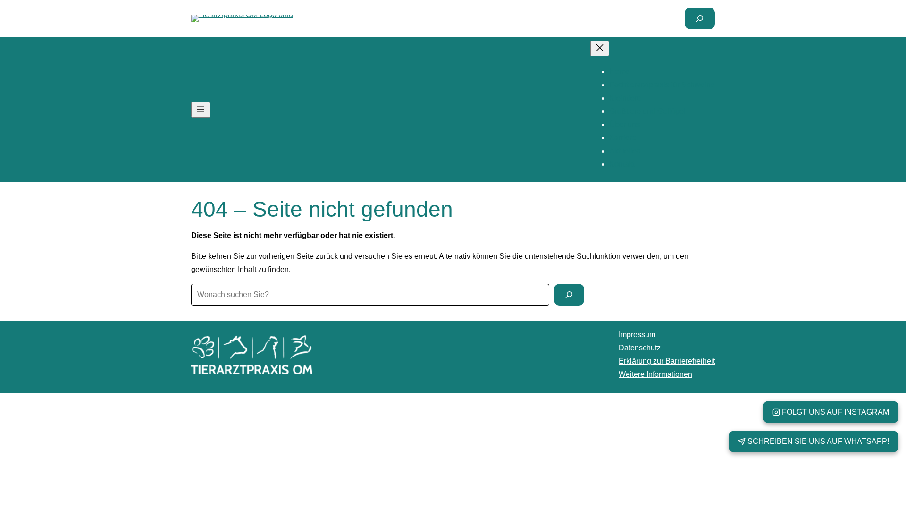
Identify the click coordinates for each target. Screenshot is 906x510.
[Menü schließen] (599, 48)
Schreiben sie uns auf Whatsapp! (818, 441)
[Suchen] (569, 295)
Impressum (637, 335)
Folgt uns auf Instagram (835, 412)
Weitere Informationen (655, 374)
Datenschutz (640, 348)
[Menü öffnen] (200, 110)
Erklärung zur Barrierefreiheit (667, 361)
